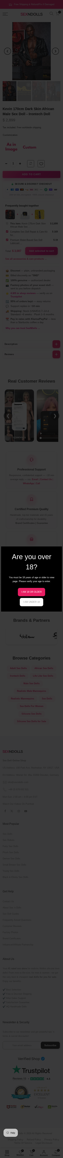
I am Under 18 (31, 602)
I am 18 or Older (31, 592)
